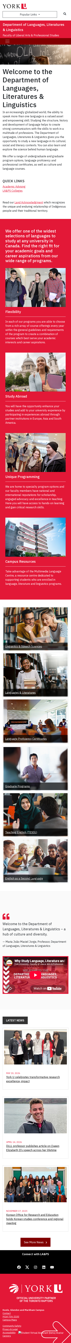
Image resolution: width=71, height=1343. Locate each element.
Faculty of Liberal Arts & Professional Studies (31, 35)
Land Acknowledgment (28, 202)
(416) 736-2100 (11, 1316)
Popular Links (29, 14)
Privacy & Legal (10, 1329)
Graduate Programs (17, 786)
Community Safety (12, 1325)
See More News (34, 1242)
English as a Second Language (24, 878)
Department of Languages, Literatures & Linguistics (33, 27)
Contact (7, 1313)
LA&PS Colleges (13, 190)
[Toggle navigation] (7, 41)
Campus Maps (10, 1319)
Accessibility (9, 1332)
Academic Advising (14, 186)
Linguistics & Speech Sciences (23, 646)
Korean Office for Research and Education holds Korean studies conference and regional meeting (34, 1219)
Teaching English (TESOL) (21, 832)
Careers (7, 1335)
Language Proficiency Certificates (26, 738)
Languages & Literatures (20, 692)
